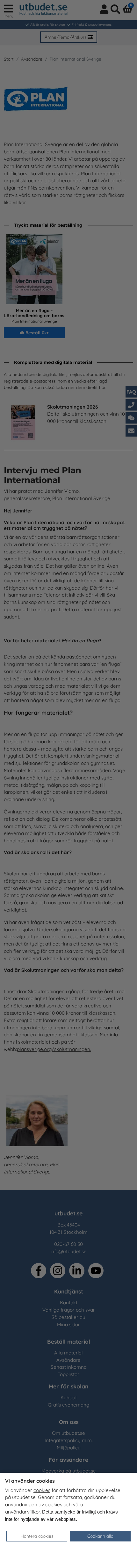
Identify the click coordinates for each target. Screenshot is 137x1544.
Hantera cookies (37, 1536)
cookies (41, 1490)
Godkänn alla (100, 1536)
